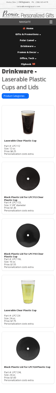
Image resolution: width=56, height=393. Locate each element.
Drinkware (27, 46)
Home (29, 28)
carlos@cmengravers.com (28, 6)
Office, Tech (27, 58)
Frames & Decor (27, 52)
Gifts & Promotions (27, 34)
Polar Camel (27, 40)
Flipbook (26, 64)
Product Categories (15, 95)
